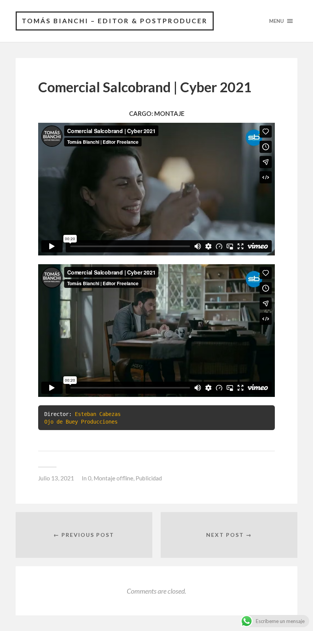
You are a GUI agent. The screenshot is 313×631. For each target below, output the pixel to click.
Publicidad (149, 478)
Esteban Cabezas (98, 414)
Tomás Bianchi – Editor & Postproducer (115, 21)
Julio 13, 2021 (56, 478)
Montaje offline (113, 478)
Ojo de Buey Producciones (81, 422)
